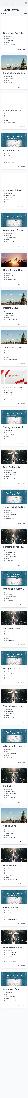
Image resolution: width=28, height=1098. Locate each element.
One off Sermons (10, 78)
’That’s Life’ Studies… (11, 474)
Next (17, 1014)
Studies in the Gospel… (11, 158)
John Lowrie (9, 36)
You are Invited (9, 40)
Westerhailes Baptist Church (9, 3)
